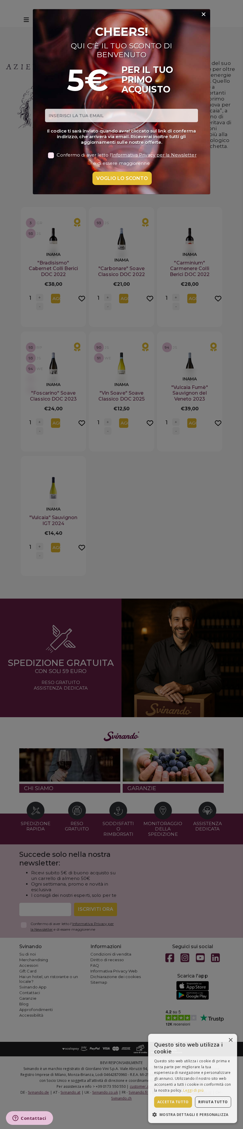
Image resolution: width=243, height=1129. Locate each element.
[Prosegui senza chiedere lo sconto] (203, 14)
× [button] (230, 1040)
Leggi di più (193, 1090)
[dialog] (192, 1078)
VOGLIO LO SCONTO (122, 178)
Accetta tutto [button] (173, 1101)
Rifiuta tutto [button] (213, 1101)
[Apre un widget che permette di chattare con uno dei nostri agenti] (29, 1118)
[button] (192, 1114)
